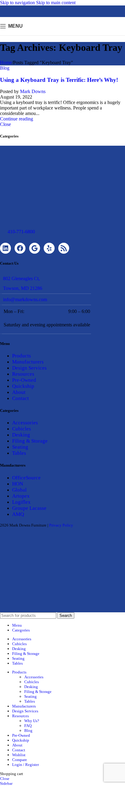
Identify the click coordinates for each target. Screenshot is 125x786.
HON (17, 484)
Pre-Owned (24, 380)
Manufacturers (28, 362)
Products (21, 356)
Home (6, 62)
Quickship (23, 386)
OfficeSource (26, 478)
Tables (19, 453)
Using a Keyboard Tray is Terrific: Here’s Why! (59, 80)
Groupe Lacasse (29, 508)
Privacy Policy (61, 525)
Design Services (29, 368)
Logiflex (21, 502)
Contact (20, 398)
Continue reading (16, 118)
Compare (19, 759)
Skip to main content (56, 2)
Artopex (21, 496)
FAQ (28, 725)
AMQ (18, 514)
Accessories (25, 423)
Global (19, 490)
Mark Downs (33, 91)
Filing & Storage (30, 441)
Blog (4, 68)
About (18, 392)
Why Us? (31, 720)
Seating (20, 447)
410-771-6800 (21, 231)
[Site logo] (62, 36)
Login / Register (25, 764)
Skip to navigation (18, 2)
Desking (21, 435)
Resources (23, 374)
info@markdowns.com (25, 299)
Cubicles (21, 429)
